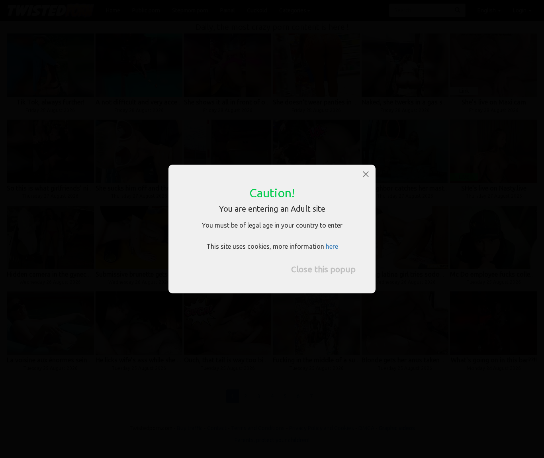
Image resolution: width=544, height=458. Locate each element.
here (332, 246)
